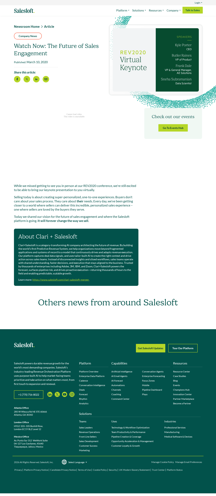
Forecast (83, 394)
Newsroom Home (27, 26)
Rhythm (83, 398)
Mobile (145, 385)
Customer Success (88, 445)
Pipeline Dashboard (152, 389)
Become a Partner (182, 403)
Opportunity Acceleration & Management (132, 441)
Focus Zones (148, 380)
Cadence (83, 380)
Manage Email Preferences (188, 462)
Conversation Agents (153, 371)
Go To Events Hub (173, 127)
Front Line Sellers (88, 436)
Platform (121, 10)
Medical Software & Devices (178, 436)
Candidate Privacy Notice (63, 469)
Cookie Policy (100, 469)
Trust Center (158, 469)
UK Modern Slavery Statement (134, 469)
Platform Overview (88, 371)
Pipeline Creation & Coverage (126, 436)
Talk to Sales (192, 10)
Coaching (116, 394)
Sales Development (88, 441)
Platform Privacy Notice (36, 469)
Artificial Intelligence (121, 371)
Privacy (18, 469)
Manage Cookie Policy (162, 462)
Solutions (138, 10)
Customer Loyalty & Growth (125, 445)
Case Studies (179, 376)
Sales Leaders (86, 427)
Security (113, 469)
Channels (116, 389)
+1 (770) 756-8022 (28, 394)
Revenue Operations (89, 432)
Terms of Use (84, 469)
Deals (82, 389)
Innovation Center (182, 394)
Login (197, 2)
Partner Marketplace (183, 398)
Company (173, 10)
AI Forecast (117, 380)
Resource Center (181, 371)
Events (176, 385)
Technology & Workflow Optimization (130, 427)
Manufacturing (171, 432)
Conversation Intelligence (92, 385)
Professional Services (175, 427)
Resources (155, 10)
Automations (118, 385)
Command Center (120, 398)
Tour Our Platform (182, 348)
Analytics (83, 403)
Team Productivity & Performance (128, 432)
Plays (145, 394)
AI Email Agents (119, 376)
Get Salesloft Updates (150, 348)
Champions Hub (181, 389)
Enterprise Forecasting (153, 376)
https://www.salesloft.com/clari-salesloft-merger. (60, 279)
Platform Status (175, 469)
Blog (175, 380)
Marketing (84, 450)
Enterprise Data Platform (91, 376)
